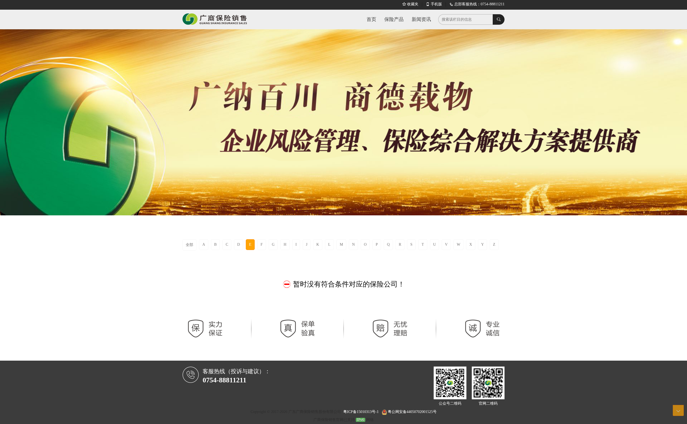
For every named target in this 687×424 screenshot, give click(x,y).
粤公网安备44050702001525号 (412, 412)
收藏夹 (410, 4)
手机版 (434, 4)
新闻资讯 (421, 19)
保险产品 (394, 19)
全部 (189, 245)
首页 (371, 19)
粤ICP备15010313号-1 (361, 412)
